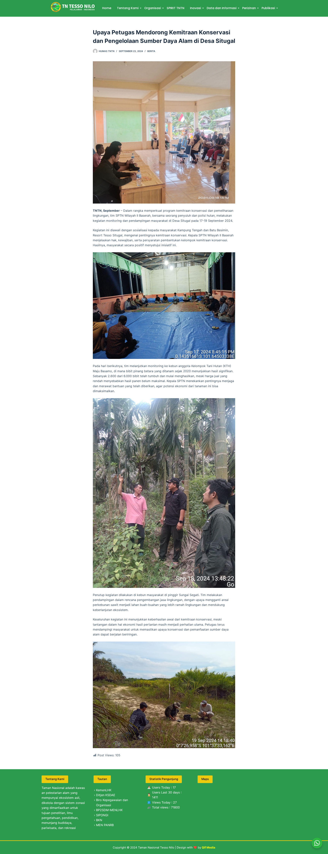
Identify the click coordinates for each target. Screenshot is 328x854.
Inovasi (195, 8)
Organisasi (152, 8)
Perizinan (249, 8)
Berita (151, 51)
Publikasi (268, 8)
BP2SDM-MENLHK (109, 810)
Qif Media (208, 847)
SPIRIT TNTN (175, 8)
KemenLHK (103, 790)
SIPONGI (102, 815)
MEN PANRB (105, 825)
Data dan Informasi (222, 8)
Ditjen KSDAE (105, 795)
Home (106, 8)
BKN (99, 820)
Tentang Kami (128, 8)
